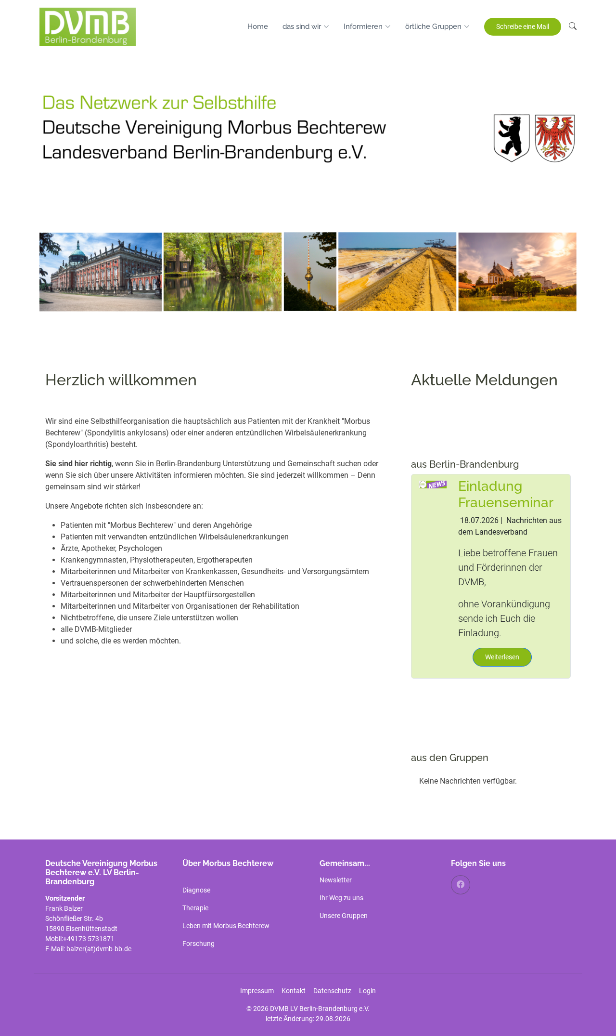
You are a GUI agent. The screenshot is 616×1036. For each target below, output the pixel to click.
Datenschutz (332, 991)
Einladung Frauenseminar (505, 494)
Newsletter (336, 880)
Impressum (257, 991)
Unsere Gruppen (344, 915)
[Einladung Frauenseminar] (433, 483)
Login (367, 991)
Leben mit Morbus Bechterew (226, 926)
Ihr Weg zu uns (341, 898)
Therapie (195, 908)
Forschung (198, 943)
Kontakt (294, 991)
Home (257, 26)
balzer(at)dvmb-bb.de (99, 949)
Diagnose (196, 890)
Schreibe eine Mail (522, 26)
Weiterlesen (502, 657)
